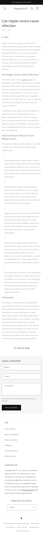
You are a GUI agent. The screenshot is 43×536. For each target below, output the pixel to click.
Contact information (22, 531)
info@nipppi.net (28, 490)
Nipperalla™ (12, 523)
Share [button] (6, 37)
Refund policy (10, 456)
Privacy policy (10, 527)
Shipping (8, 445)
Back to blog (23, 348)
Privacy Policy (10, 429)
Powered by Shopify (23, 523)
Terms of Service (11, 440)
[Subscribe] (33, 507)
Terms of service (22, 527)
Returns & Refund (11, 434)
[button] (4, 8)
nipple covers (26, 80)
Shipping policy (34, 527)
